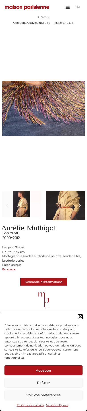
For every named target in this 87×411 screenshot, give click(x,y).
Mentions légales (57, 405)
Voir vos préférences (43, 395)
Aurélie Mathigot (29, 228)
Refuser (43, 383)
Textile (69, 23)
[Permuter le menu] (67, 7)
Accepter (43, 370)
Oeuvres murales (38, 23)
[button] (80, 316)
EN (78, 7)
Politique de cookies (30, 405)
